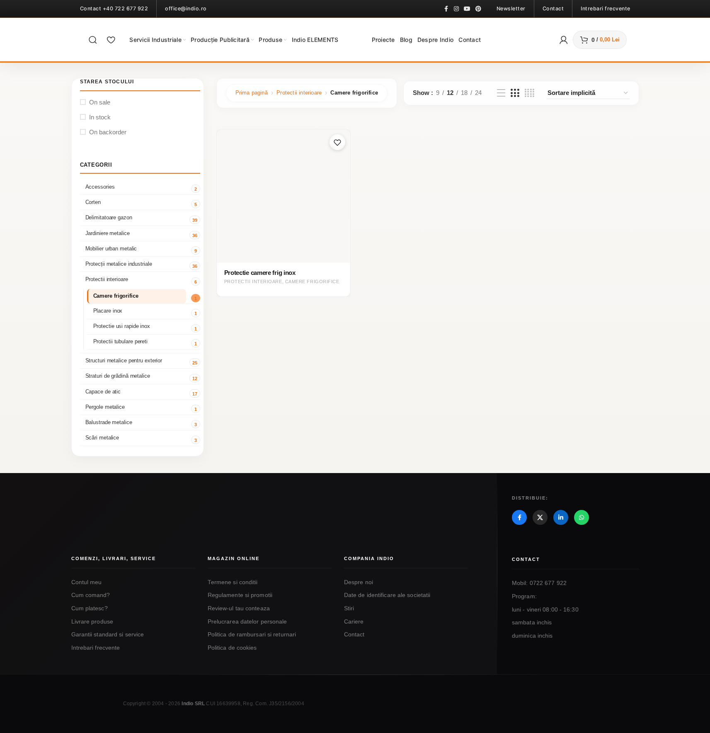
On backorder (107, 132)
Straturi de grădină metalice (117, 376)
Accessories (100, 187)
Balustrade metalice (108, 422)
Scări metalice (102, 437)
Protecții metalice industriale (118, 264)
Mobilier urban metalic (111, 248)
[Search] (93, 40)
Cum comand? (90, 595)
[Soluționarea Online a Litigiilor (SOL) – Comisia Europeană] (553, 694)
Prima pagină (251, 93)
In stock (100, 117)
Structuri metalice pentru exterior (123, 360)
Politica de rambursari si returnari (252, 634)
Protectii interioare (106, 279)
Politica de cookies (232, 648)
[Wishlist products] (111, 40)
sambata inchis (532, 622)
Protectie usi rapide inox (121, 326)
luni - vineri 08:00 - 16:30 (545, 610)
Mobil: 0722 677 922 (539, 583)
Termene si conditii (233, 582)
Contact (354, 634)
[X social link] (540, 517)
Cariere (354, 622)
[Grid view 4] (529, 93)
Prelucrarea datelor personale (247, 622)
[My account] (564, 40)
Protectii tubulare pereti (120, 342)
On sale (99, 102)
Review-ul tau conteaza (239, 608)
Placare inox (108, 311)
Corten (93, 202)
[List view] (501, 93)
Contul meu (86, 582)
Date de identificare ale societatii (387, 595)
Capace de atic (103, 391)
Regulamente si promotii (240, 595)
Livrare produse (92, 622)
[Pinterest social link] (478, 9)
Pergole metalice (105, 407)
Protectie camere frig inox (260, 272)
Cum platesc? (89, 608)
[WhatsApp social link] (581, 517)
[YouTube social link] (467, 9)
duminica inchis (532, 636)
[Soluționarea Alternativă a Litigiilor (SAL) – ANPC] (472, 694)
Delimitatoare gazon (108, 217)
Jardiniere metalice (107, 233)
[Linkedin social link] (560, 517)
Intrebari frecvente (95, 648)
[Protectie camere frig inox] (283, 196)
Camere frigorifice (115, 296)
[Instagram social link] (456, 9)
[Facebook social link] (446, 9)
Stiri (349, 608)
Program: (524, 596)
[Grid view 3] (515, 93)
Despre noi (358, 582)
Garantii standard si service (107, 634)
